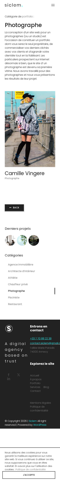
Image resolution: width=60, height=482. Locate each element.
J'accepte (29, 475)
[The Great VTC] (33, 240)
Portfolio (35, 383)
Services (35, 387)
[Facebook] (8, 374)
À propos (35, 379)
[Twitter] (18, 374)
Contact (35, 391)
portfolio (27, 16)
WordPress (39, 425)
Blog (46, 387)
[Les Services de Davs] (22, 240)
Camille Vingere (24, 173)
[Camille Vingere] (30, 93)
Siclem (33, 421)
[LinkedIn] (8, 378)
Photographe (12, 178)
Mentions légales (40, 403)
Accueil (34, 375)
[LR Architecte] (10, 240)
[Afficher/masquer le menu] (53, 5)
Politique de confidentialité (39, 408)
